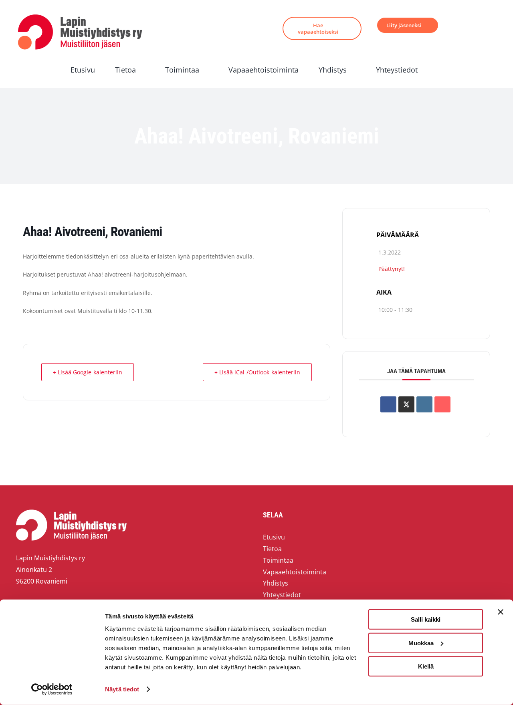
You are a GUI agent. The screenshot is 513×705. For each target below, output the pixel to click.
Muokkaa (421, 642)
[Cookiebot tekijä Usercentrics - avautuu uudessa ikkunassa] (52, 689)
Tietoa (272, 548)
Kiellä (426, 666)
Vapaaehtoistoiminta (294, 572)
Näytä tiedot (122, 689)
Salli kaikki (425, 619)
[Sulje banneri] (500, 612)
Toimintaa (278, 560)
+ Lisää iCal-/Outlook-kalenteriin (257, 372)
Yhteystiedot (282, 594)
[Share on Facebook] (388, 404)
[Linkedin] (424, 404)
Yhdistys (275, 583)
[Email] (442, 404)
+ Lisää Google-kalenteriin (87, 372)
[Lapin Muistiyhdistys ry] (80, 16)
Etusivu (274, 537)
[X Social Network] (406, 404)
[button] (440, 70)
